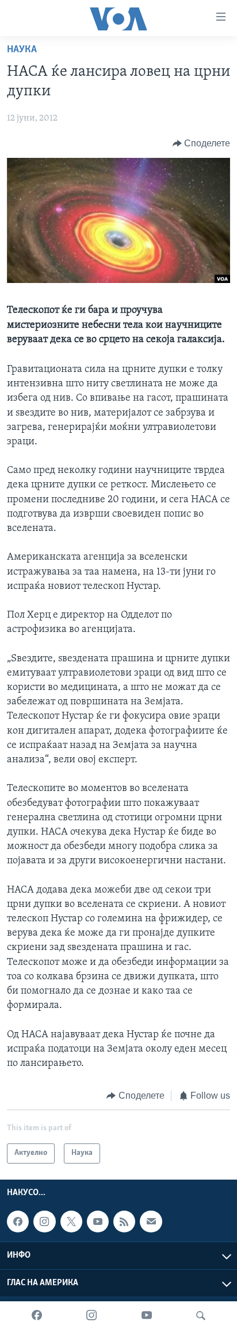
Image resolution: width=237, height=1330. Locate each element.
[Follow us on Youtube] (98, 1221)
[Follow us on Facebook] (18, 1221)
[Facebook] (37, 1315)
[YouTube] (147, 1315)
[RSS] (124, 1221)
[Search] (201, 1315)
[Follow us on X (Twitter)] (71, 1221)
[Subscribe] (151, 1221)
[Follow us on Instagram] (44, 1221)
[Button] (202, 143)
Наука (22, 50)
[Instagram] (91, 1315)
